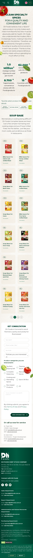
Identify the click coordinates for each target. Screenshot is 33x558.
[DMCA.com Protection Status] (6, 542)
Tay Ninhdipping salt (23, 107)
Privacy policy (13, 539)
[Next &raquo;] (21, 317)
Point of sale (30, 3)
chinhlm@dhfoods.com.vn (15, 439)
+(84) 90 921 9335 (12, 432)
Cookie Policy (7, 552)
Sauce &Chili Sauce (5, 107)
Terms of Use (12, 407)
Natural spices (14, 107)
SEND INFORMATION (18, 414)
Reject (21, 555)
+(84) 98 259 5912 (12, 440)
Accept (12, 555)
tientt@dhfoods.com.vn (15, 430)
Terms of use (4, 539)
